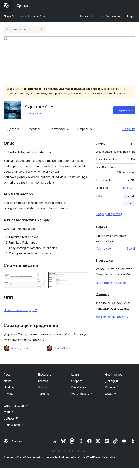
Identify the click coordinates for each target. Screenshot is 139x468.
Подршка (128, 129)
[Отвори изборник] (133, 5)
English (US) (128, 187)
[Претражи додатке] (42, 29)
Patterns (43, 393)
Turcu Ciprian (62, 348)
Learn (75, 374)
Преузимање (124, 110)
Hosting (9, 387)
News (7, 381)
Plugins (42, 387)
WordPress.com (16, 405)
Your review (103, 248)
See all (131, 248)
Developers (78, 387)
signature (129, 203)
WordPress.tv (82, 393)
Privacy (9, 393)
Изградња (84, 129)
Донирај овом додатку (112, 317)
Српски (17, 441)
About (8, 374)
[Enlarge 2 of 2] (84, 277)
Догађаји (111, 381)
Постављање (59, 129)
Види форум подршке (111, 282)
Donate (112, 387)
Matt (9, 412)
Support (76, 381)
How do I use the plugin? (20, 310)
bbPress (11, 418)
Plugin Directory (13, 16)
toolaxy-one (33, 113)
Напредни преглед (109, 214)
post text (129, 196)
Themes (42, 381)
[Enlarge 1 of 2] (40, 277)
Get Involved (114, 374)
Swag (110, 393)
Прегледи (34, 129)
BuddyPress (13, 425)
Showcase (44, 374)
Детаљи (13, 129)
